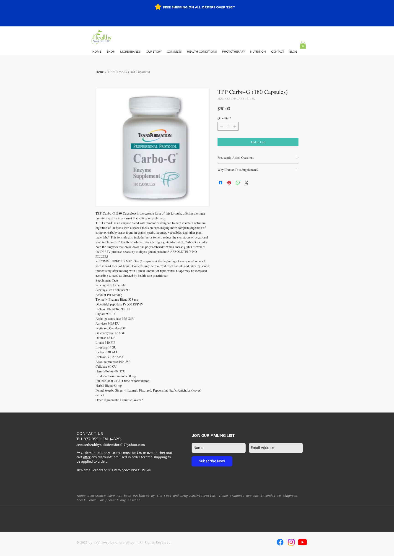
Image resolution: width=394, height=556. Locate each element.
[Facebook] (280, 542)
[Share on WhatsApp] (238, 182)
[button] (303, 45)
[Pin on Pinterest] (229, 182)
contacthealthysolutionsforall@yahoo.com (110, 444)
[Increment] (235, 126)
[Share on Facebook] (220, 182)
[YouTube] (302, 542)
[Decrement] (221, 126)
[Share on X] (246, 182)
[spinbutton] (228, 126)
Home (100, 71)
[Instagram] (291, 542)
